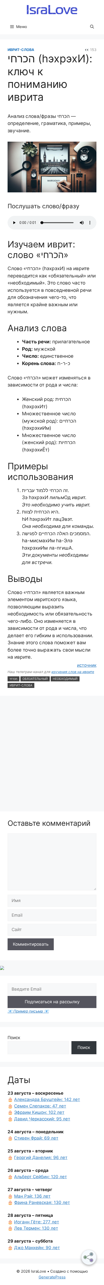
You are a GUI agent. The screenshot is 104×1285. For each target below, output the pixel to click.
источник (86, 665)
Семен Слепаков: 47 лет (40, 1106)
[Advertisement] (52, 754)
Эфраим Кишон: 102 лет (39, 1112)
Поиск (14, 1037)
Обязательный (35, 679)
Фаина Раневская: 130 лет (42, 1202)
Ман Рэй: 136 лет (32, 1196)
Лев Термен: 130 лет (36, 1228)
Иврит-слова (21, 49)
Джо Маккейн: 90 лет (37, 1247)
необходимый (65, 679)
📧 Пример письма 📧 (28, 1011)
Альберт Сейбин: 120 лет (40, 1176)
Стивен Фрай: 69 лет (36, 1138)
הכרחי (13, 679)
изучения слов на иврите (72, 672)
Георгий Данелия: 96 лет (40, 1157)
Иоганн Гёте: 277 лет (36, 1221)
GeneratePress (52, 1277)
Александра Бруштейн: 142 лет (47, 1099)
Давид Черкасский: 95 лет (42, 1118)
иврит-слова (21, 685)
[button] (92, 26)
